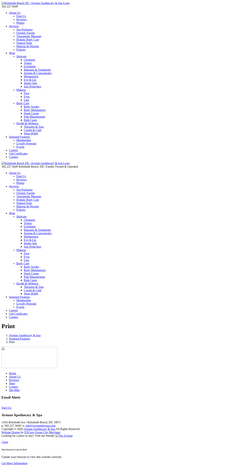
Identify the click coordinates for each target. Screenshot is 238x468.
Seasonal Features (19, 136)
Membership (23, 140)
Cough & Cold (32, 130)
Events (20, 146)
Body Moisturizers (35, 110)
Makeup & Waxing (27, 46)
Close (4, 442)
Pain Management (34, 116)
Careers (13, 150)
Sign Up (6, 407)
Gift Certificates (18, 153)
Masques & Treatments (37, 69)
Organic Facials (25, 32)
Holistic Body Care (27, 39)
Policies (20, 49)
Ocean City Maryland (47, 432)
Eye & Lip (30, 79)
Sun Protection (32, 86)
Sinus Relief (31, 133)
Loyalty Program (26, 143)
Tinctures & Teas (34, 126)
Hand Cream (31, 113)
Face (26, 93)
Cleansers (29, 59)
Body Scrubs (31, 106)
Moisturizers (31, 76)
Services (14, 26)
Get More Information (14, 463)
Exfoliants (30, 66)
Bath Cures (30, 120)
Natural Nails (24, 43)
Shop (12, 53)
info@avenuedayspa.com (40, 425)
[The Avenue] (64, 435)
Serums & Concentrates (38, 73)
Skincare (21, 56)
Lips (26, 99)
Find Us (21, 16)
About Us (14, 12)
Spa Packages (24, 29)
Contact (13, 156)
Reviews (21, 19)
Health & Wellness (27, 123)
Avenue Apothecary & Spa (25, 335)
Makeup (21, 89)
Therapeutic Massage (28, 36)
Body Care (22, 103)
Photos (20, 22)
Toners (28, 63)
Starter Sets (30, 83)
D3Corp (29, 432)
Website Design (10, 432)
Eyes (27, 96)
